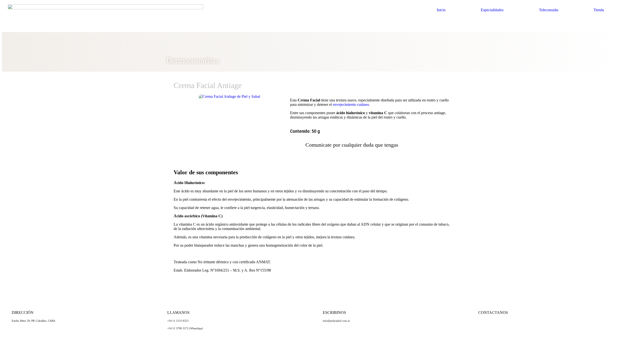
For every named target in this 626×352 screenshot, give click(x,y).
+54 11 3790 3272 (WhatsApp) (185, 328)
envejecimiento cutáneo (351, 104)
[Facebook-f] (525, 325)
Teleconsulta (548, 10)
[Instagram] (498, 325)
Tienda (598, 10)
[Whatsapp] (484, 325)
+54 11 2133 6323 (178, 320)
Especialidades (492, 10)
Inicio (441, 10)
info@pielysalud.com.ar (336, 320)
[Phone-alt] (511, 325)
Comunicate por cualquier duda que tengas (351, 145)
